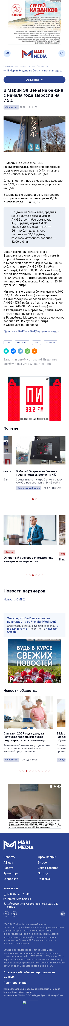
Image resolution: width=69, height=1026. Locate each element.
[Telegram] (20, 351)
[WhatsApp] (27, 351)
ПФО (36, 342)
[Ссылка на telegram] (14, 914)
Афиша (8, 862)
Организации (47, 857)
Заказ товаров (48, 868)
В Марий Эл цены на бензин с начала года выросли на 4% (37, 473)
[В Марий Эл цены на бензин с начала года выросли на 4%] (40, 450)
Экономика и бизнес (29, 488)
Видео (42, 862)
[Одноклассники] (34, 351)
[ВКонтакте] (13, 351)
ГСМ (7, 342)
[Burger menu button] (7, 53)
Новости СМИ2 (14, 599)
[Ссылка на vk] (6, 914)
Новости (9, 857)
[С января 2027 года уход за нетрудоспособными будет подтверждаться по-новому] (28, 712)
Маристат (22, 342)
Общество (11, 107)
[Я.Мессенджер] (6, 351)
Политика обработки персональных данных (29, 974)
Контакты (11, 888)
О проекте (11, 879)
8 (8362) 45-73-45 (18, 894)
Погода (43, 873)
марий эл (50, 342)
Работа (8, 868)
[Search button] (61, 53)
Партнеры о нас (15, 982)
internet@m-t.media (19, 898)
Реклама (44, 879)
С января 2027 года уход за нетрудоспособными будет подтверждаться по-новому (24, 737)
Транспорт (11, 873)
